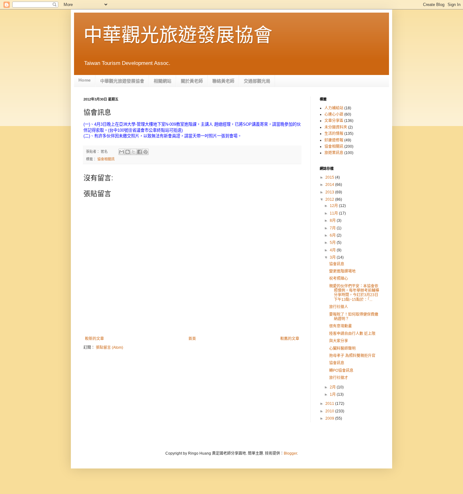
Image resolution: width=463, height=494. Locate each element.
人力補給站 (333, 108)
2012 (330, 199)
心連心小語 (333, 114)
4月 (333, 250)
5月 (333, 242)
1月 (333, 394)
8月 (333, 220)
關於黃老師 (192, 80)
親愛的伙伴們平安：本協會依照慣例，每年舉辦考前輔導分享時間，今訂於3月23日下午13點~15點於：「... (354, 293)
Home (84, 80)
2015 (330, 177)
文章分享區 (333, 120)
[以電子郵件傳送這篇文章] (121, 152)
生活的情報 (333, 133)
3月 (333, 257)
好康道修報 (333, 140)
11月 (334, 213)
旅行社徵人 (338, 307)
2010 (330, 411)
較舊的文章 (289, 338)
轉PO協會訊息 (341, 370)
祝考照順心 (338, 278)
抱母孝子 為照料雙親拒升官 (352, 355)
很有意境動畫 (340, 326)
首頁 (192, 338)
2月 (333, 387)
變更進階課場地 (342, 271)
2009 (330, 418)
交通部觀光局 (257, 80)
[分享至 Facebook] (139, 152)
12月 (334, 206)
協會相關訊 (106, 159)
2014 (330, 184)
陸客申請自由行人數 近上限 (352, 333)
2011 (330, 403)
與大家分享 (338, 341)
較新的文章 (94, 338)
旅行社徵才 (338, 378)
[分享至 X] (133, 152)
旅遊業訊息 (333, 153)
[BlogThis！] (127, 152)
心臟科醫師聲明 (342, 348)
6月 (333, 235)
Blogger (290, 453)
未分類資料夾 (335, 127)
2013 (330, 192)
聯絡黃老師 (223, 80)
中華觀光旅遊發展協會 (177, 35)
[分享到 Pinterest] (145, 152)
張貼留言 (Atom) (109, 347)
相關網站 (162, 80)
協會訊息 (336, 264)
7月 (333, 228)
